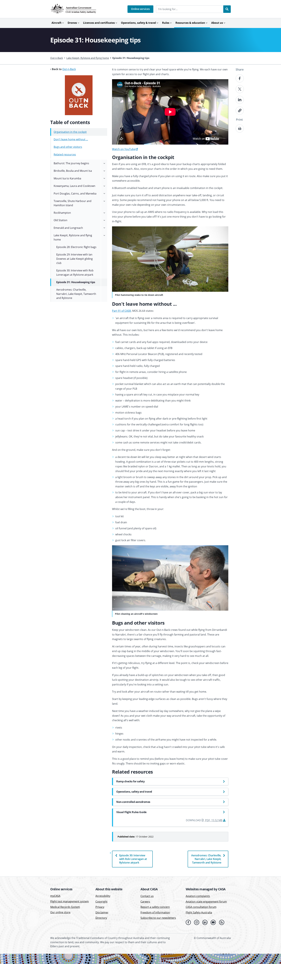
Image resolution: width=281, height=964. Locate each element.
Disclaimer (101, 912)
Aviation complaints (198, 896)
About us (217, 23)
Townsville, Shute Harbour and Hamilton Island (72, 203)
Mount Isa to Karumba (67, 178)
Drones (72, 23)
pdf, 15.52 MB (213, 820)
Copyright (101, 901)
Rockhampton (62, 212)
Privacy (99, 907)
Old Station (60, 220)
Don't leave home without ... (71, 139)
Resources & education (190, 23)
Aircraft (56, 23)
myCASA (55, 896)
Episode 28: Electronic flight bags (76, 247)
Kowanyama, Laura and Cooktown (74, 186)
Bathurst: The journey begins (71, 163)
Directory (101, 918)
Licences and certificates (99, 23)
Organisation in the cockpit (70, 132)
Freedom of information (155, 912)
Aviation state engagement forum (206, 901)
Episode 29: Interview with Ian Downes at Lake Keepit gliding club (74, 259)
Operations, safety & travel (138, 23)
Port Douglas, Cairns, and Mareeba (75, 193)
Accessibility (102, 896)
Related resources (65, 154)
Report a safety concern (155, 907)
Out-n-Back (56, 58)
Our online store (60, 912)
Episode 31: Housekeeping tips (75, 282)
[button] (140, 9)
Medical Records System (65, 907)
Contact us (147, 896)
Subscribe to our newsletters (158, 918)
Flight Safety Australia (199, 912)
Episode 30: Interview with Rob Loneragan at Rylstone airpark (133, 859)
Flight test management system (69, 901)
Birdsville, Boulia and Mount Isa (73, 171)
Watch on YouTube (123, 149)
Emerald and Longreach (68, 228)
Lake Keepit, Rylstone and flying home (87, 58)
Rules (165, 23)
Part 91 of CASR (121, 311)
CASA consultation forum (201, 907)
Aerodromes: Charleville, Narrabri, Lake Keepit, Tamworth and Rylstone (206, 859)
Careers (145, 901)
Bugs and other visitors (68, 147)
